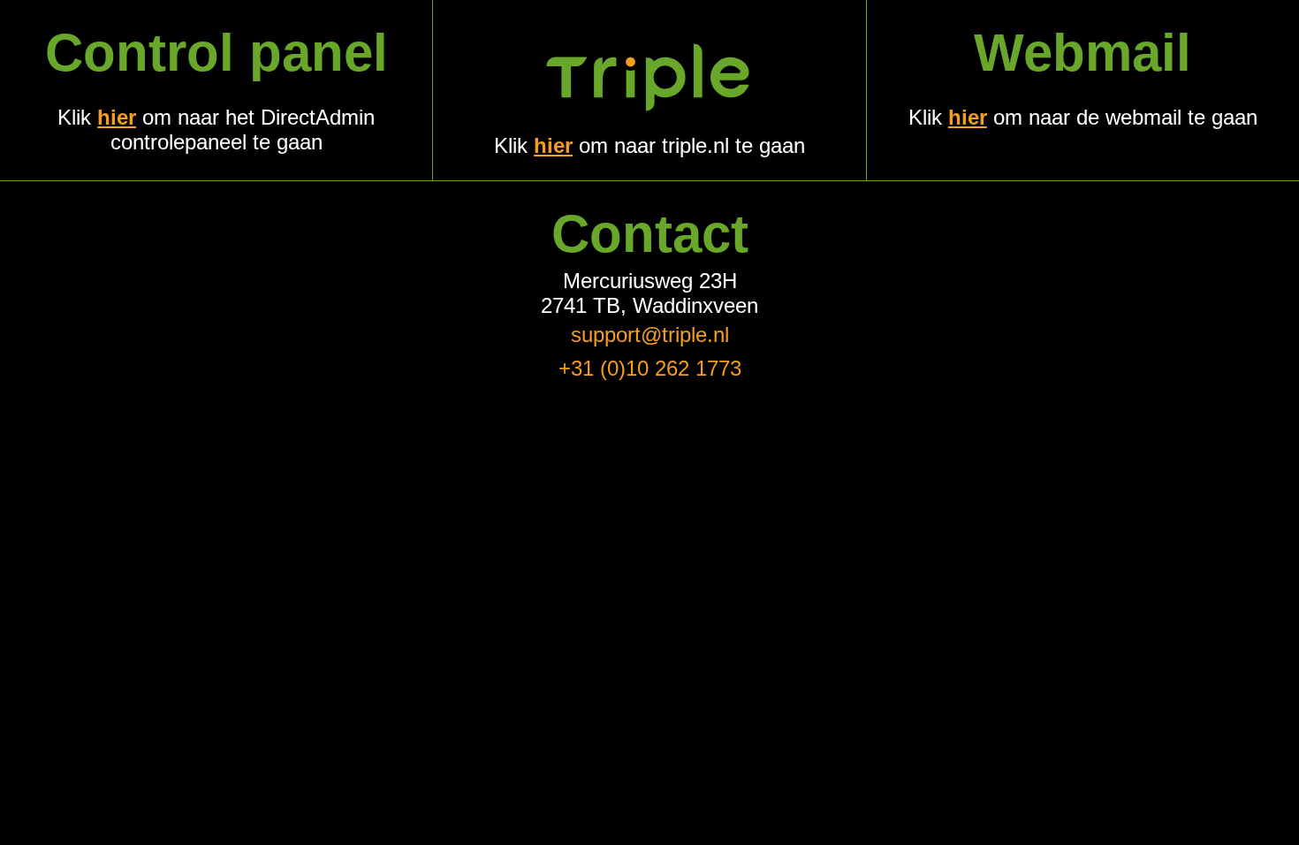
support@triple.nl (650, 334)
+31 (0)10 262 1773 (649, 368)
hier (116, 117)
